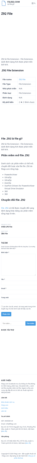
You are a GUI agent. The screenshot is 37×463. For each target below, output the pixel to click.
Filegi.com (13, 1)
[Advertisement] (18, 39)
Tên (3, 279)
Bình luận (5, 252)
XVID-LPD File (6, 227)
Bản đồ (4, 431)
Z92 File (22, 79)
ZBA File (4, 233)
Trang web (5, 297)
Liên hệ (3, 411)
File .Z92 (4, 208)
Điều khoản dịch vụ (7, 402)
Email (3, 288)
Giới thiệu (4, 408)
